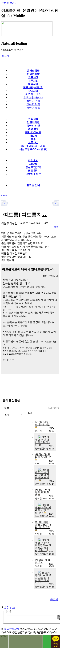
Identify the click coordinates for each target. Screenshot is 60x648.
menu (4, 195)
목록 (56, 226)
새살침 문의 (42, 561)
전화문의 (4, 641)
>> (13, 607)
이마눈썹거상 (42, 423)
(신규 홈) (33, 145)
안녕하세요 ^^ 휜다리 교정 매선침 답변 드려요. (42, 474)
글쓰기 (54, 599)
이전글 (6, 203)
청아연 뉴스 (33, 107)
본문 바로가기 (9, 2)
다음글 (54, 203)
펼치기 (5, 55)
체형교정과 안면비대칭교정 (43, 525)
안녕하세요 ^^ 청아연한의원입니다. (42, 441)
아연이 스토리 (33, 94)
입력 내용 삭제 (54, 617)
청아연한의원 (11, 629)
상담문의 (30, 641)
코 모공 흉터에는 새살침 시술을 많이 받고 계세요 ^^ (43, 577)
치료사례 (21, 641)
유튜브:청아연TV (33, 97)
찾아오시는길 (12, 641)
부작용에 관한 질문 (42, 492)
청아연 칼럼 (33, 104)
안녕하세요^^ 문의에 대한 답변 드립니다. (43, 509)
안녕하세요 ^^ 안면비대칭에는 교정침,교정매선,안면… (43, 545)
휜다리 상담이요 (43, 455)
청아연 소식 (33, 101)
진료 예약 (38, 641)
